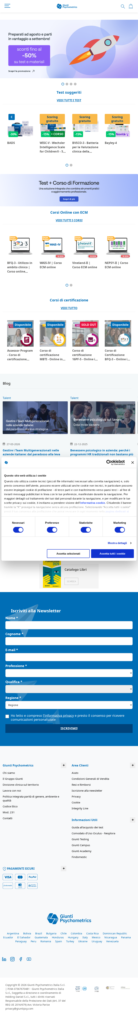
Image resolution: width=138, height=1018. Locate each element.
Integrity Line (80, 808)
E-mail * (11, 650)
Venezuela (112, 941)
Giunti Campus (81, 845)
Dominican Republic (115, 933)
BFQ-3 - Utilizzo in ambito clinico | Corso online (52, 267)
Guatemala (41, 937)
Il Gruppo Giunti (13, 778)
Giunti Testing (80, 839)
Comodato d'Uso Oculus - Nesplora (93, 833)
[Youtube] (29, 959)
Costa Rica (92, 933)
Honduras (58, 937)
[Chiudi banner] (132, 462)
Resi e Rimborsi (81, 784)
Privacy (76, 796)
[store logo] (67, 6)
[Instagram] (12, 959)
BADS (43, 143)
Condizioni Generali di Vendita (90, 778)
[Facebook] (21, 959)
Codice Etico (10, 806)
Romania (45, 941)
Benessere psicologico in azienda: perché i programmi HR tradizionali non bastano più (101, 452)
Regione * (13, 698)
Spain (58, 941)
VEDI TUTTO (69, 308)
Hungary (73, 937)
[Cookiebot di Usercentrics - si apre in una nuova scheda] (109, 462)
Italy (85, 937)
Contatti (7, 818)
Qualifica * (13, 682)
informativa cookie (92, 502)
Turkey (70, 941)
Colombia (76, 933)
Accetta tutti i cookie (112, 553)
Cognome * (14, 634)
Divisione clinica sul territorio (21, 784)
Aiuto (75, 773)
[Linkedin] (4, 959)
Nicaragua (110, 937)
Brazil (38, 933)
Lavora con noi (12, 790)
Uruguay (97, 941)
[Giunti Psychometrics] (69, 918)
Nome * (11, 618)
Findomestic (79, 857)
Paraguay (21, 941)
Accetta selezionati (68, 553)
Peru (33, 941)
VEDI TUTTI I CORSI (69, 220)
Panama (126, 937)
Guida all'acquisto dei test (87, 827)
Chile (64, 933)
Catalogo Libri (76, 569)
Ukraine (83, 941)
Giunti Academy (81, 851)
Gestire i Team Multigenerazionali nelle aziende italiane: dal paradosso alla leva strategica (31, 454)
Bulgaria (51, 933)
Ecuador (8, 937)
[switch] (52, 530)
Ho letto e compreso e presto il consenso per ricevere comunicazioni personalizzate (67, 717)
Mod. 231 (9, 812)
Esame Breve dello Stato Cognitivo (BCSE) (20, 147)
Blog (7, 383)
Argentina (13, 933)
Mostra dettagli (117, 543)
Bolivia (27, 933)
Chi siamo (9, 773)
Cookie (76, 802)
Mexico (96, 937)
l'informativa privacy (58, 715)
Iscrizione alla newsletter (87, 790)
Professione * (16, 666)
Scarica (71, 581)
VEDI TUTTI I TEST (69, 100)
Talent (7, 398)
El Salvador (24, 937)
